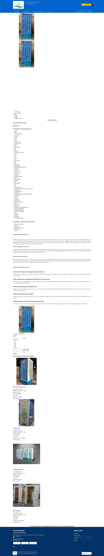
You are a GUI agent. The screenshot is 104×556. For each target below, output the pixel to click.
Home (15, 114)
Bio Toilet (16, 117)
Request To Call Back (17, 113)
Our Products (34, 11)
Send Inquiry (87, 4)
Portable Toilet (16, 428)
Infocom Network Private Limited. (31, 553)
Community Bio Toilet (18, 469)
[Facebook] (14, 547)
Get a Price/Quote (16, 125)
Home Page (17, 11)
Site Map (75, 540)
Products (16, 115)
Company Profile (25, 11)
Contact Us (49, 11)
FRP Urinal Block (17, 510)
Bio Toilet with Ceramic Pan (19, 387)
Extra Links (41, 11)
